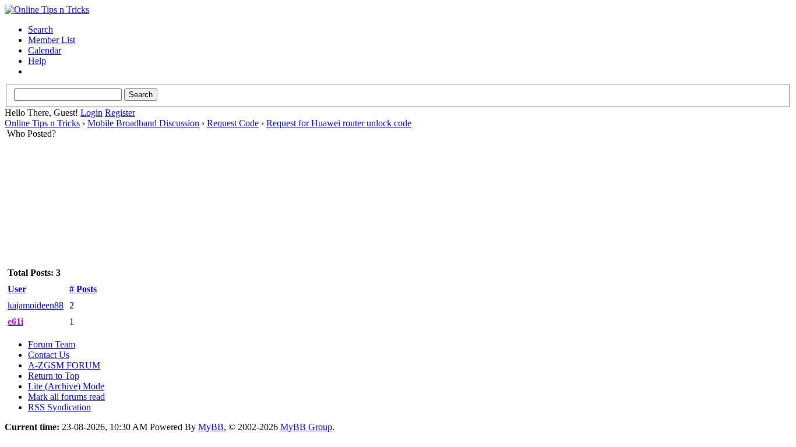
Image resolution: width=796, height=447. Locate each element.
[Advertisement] (398, 176)
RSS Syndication (59, 407)
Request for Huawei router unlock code (338, 123)
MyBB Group (306, 427)
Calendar (44, 50)
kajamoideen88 (36, 305)
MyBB (211, 427)
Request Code (233, 123)
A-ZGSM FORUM (64, 365)
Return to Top (53, 376)
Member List (51, 40)
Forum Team (51, 344)
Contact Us (48, 355)
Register (120, 113)
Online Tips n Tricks (42, 123)
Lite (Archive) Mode (66, 386)
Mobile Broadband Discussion (143, 123)
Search (40, 29)
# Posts (83, 289)
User (17, 289)
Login (91, 113)
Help (37, 61)
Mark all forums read (66, 397)
